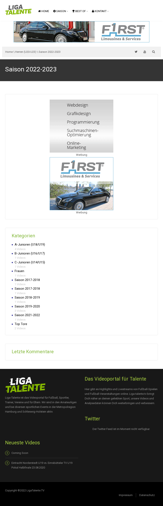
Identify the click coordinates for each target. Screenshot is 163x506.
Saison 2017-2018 (27, 280)
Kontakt (100, 11)
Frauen (19, 271)
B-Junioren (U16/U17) (30, 253)
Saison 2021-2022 (27, 315)
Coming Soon (19, 453)
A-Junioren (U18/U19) (30, 244)
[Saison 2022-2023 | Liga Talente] (18, 9)
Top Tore (21, 324)
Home (45, 11)
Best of (80, 11)
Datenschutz (147, 495)
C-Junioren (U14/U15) (30, 262)
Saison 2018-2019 (27, 297)
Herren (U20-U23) (25, 51)
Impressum (126, 495)
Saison (61, 11)
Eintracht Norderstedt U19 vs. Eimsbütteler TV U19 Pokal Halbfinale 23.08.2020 (41, 465)
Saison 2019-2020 (27, 306)
